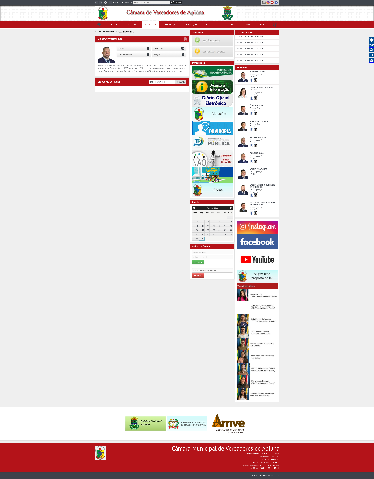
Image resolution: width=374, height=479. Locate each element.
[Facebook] (276, 2)
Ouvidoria (228, 24)
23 (197, 234)
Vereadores (150, 24)
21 (225, 230)
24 (203, 234)
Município (115, 24)
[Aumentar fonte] (100, 2)
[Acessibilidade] (264, 2)
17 (203, 230)
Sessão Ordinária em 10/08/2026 (249, 54)
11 (208, 226)
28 (225, 234)
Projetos (253, 77)
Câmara (132, 24)
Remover (198, 275)
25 (208, 234)
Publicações (191, 24)
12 (214, 226)
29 (231, 234)
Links (261, 24)
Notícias (246, 24)
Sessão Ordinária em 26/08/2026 (249, 36)
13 (219, 226)
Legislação (170, 24)
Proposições (255, 75)
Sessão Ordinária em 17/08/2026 (249, 48)
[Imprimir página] (185, 39)
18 (208, 230)
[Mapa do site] (110, 2)
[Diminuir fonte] (96, 2)
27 (219, 234)
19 (214, 230)
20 (219, 230)
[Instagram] (268, 2)
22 (231, 230)
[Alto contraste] (105, 2)
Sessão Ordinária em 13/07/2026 (249, 60)
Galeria (210, 24)
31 (203, 239)
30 (197, 239)
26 (214, 234)
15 (231, 226)
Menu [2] (128, 2)
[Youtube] (272, 2)
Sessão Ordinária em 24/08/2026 (249, 42)
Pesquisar (176, 2)
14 (225, 226)
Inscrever (198, 262)
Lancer (276, 476)
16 (197, 230)
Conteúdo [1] (118, 2)
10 (203, 226)
